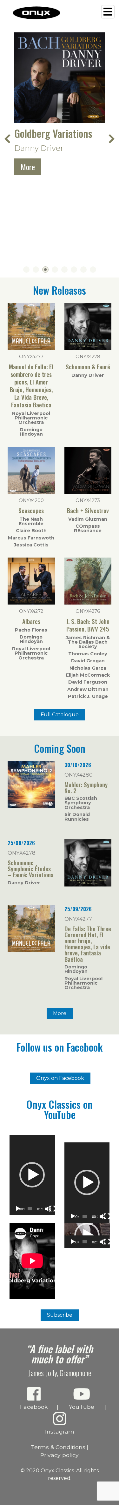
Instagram (59, 1431)
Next (111, 138)
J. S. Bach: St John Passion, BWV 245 (87, 625)
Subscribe (59, 1315)
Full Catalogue (60, 715)
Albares (31, 621)
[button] (32, 1174)
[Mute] (48, 1209)
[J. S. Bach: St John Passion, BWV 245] (88, 603)
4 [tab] (55, 269)
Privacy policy (59, 1455)
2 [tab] (36, 269)
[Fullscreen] (52, 1209)
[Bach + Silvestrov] (88, 492)
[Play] (18, 1209)
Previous (8, 138)
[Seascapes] (31, 492)
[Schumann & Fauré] (88, 348)
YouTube (81, 1406)
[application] (32, 1175)
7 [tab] (83, 269)
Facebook (34, 1406)
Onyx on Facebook (60, 1078)
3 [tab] (45, 269)
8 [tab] (93, 269)
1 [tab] (26, 269)
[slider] (30, 1208)
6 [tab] (74, 269)
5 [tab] (64, 269)
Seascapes (31, 510)
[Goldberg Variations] (59, 77)
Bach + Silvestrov (88, 510)
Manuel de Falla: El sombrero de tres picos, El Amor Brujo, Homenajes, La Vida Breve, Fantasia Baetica (31, 385)
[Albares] (31, 603)
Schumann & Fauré (88, 366)
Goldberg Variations (53, 133)
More (28, 166)
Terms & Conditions (58, 1447)
